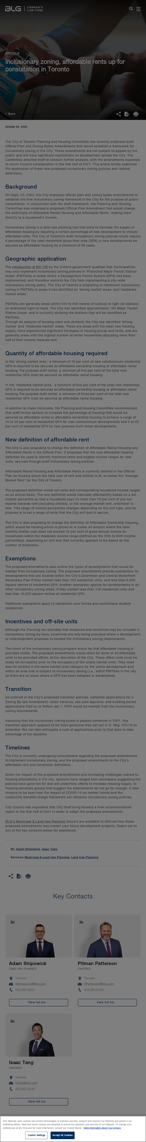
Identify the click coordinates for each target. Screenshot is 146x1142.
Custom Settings (36, 1135)
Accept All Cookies (62, 1135)
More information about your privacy (102, 1128)
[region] (73, 1129)
